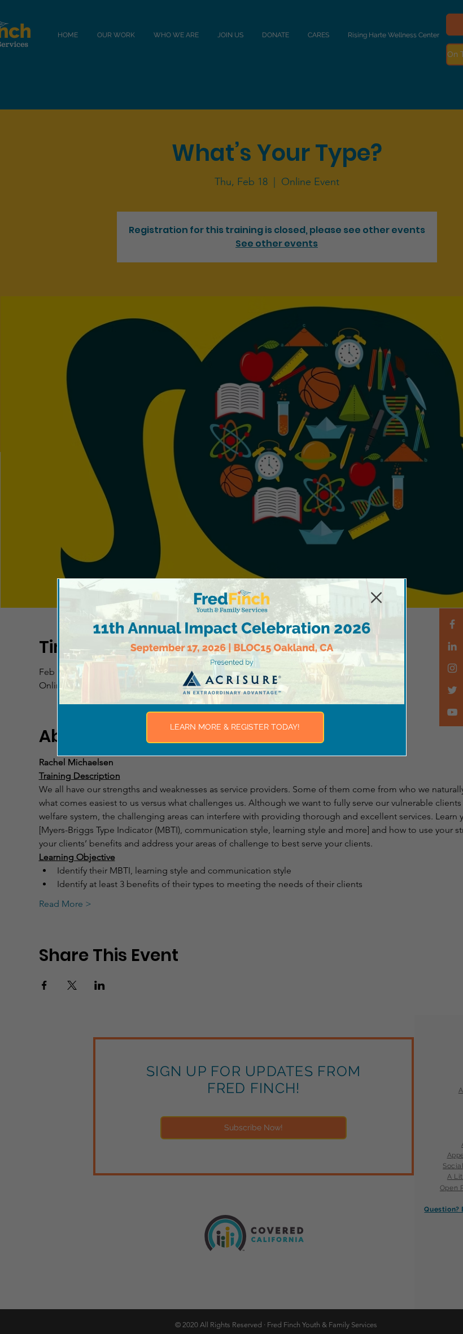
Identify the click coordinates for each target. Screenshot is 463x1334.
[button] (376, 597)
